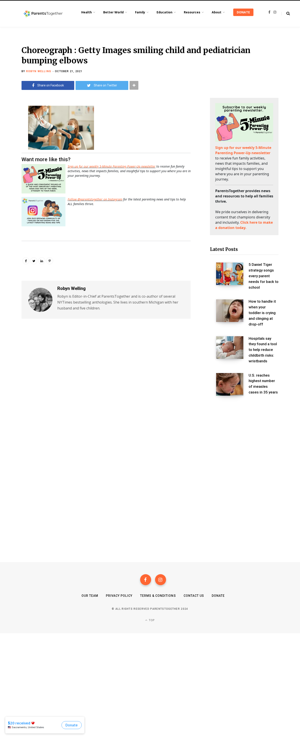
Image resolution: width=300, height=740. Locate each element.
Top (151, 620)
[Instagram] (160, 579)
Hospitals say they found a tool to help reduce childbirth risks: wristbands (263, 349)
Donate (218, 595)
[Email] (10, 144)
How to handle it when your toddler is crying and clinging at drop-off (262, 312)
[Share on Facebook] (10, 121)
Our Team (89, 595)
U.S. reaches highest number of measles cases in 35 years (263, 383)
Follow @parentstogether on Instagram (95, 199)
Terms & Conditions (158, 595)
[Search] (285, 13)
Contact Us (194, 595)
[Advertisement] (244, 436)
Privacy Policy (119, 595)
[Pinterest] (49, 260)
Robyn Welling (38, 71)
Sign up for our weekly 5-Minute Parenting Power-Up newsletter (111, 166)
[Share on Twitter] (10, 132)
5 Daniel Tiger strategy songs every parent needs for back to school (263, 275)
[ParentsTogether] (43, 14)
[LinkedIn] (41, 260)
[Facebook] (145, 579)
